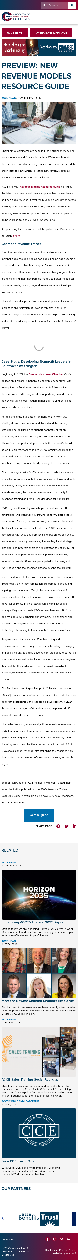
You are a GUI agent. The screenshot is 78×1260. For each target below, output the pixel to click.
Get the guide (39, 815)
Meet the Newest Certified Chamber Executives (38, 1001)
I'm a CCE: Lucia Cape (19, 1161)
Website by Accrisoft (64, 1253)
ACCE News (14, 32)
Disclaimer (51, 1250)
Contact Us (8, 1239)
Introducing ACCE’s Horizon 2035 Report (33, 922)
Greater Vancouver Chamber (46, 374)
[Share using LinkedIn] (74, 826)
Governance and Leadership (20, 1101)
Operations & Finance (51, 32)
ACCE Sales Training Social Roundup (30, 1079)
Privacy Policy (67, 1250)
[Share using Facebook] (58, 826)
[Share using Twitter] (67, 826)
